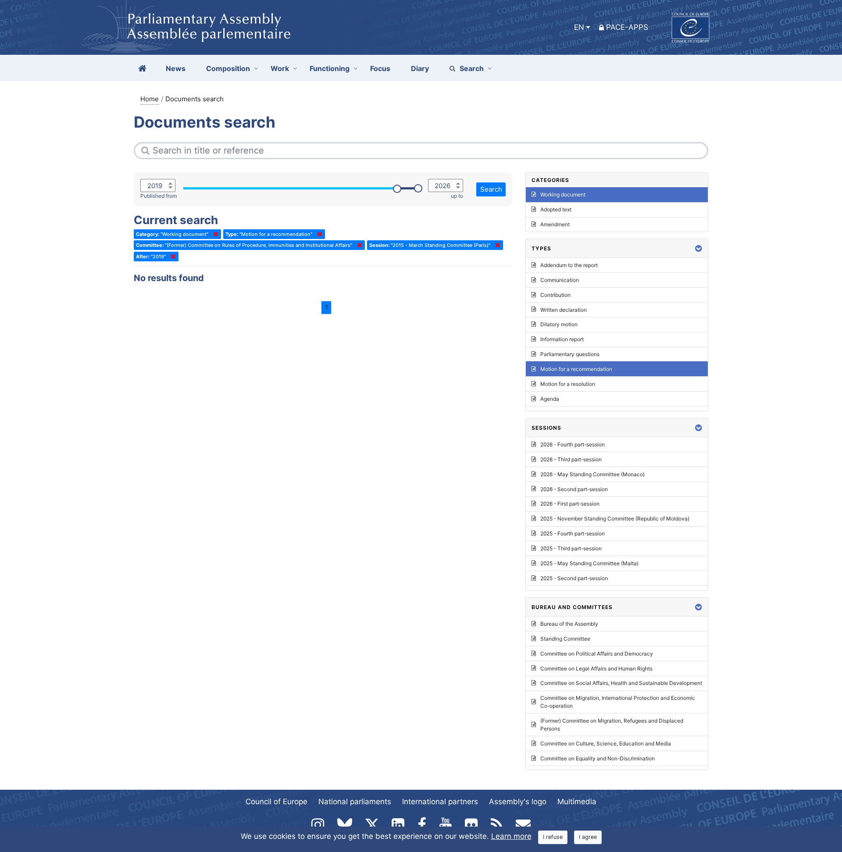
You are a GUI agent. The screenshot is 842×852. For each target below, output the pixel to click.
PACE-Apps (627, 27)
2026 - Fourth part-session (572, 444)
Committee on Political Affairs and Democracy (596, 653)
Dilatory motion (559, 324)
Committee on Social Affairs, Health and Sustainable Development (621, 683)
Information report (562, 339)
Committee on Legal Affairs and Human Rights (596, 668)
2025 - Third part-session (571, 548)
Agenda (549, 399)
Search (472, 68)
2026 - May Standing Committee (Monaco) (592, 474)
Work (280, 68)
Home (149, 99)
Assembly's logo (517, 801)
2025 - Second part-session (574, 578)
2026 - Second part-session (574, 489)
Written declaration (563, 310)
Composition (228, 68)
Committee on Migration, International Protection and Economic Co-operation (617, 702)
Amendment (555, 224)
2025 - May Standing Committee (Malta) (589, 563)
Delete (214, 234)
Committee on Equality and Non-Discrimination (597, 758)
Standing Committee (565, 638)
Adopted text (555, 209)
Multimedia (576, 801)
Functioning (330, 68)
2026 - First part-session (569, 503)
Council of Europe (276, 801)
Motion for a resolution (567, 384)
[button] (698, 248)
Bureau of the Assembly (569, 623)
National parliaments (354, 801)
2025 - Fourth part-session (572, 533)
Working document (562, 194)
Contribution (555, 295)
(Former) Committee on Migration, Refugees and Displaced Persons (611, 724)
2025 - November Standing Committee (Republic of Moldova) (614, 518)
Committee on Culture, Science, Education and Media (605, 743)
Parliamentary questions (569, 354)
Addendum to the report (569, 265)
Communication (559, 280)
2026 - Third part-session (571, 459)
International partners (440, 801)
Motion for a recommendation (576, 369)
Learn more (511, 836)
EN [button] (579, 27)
